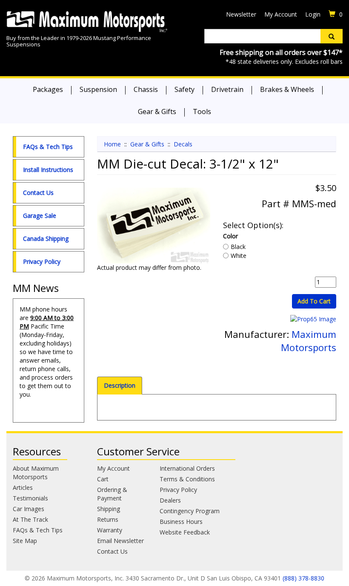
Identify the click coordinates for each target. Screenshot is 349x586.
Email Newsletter (120, 541)
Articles (23, 487)
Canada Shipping (46, 238)
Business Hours (181, 521)
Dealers (170, 500)
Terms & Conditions (187, 479)
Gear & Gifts (157, 111)
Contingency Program (190, 511)
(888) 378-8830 (303, 578)
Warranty (109, 530)
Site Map (25, 541)
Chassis (146, 89)
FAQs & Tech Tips (48, 147)
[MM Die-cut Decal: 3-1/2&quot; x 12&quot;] (153, 225)
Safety (184, 89)
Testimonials (30, 498)
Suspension (98, 89)
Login (312, 14)
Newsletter (241, 14)
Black (238, 247)
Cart (103, 479)
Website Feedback (185, 532)
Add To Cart (314, 301)
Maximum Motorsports (308, 341)
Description (119, 385)
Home (112, 144)
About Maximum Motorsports (36, 472)
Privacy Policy (41, 261)
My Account (280, 14)
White (238, 256)
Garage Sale (39, 216)
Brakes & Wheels (287, 89)
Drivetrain (227, 89)
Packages (48, 89)
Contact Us (38, 193)
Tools (202, 111)
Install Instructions (48, 170)
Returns (107, 519)
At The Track (30, 519)
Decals (183, 144)
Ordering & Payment (112, 494)
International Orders (187, 468)
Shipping (108, 509)
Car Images (28, 509)
